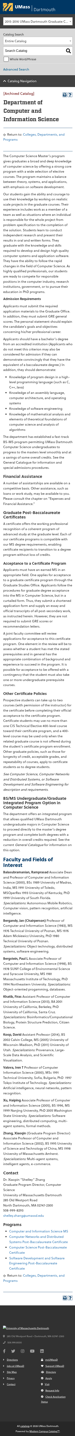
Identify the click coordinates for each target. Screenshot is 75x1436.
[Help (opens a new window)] (70, 95)
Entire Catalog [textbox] (15, 41)
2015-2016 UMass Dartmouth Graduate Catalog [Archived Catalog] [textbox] (38, 21)
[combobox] (38, 21)
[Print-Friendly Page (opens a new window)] (65, 95)
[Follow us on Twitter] (13, 1351)
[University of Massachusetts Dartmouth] (33, 1328)
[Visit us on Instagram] (22, 1351)
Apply (48, 1378)
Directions (12, 1359)
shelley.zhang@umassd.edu (23, 1215)
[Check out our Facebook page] (4, 1351)
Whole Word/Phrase (23, 59)
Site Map (12, 1372)
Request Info (52, 1390)
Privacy (11, 1378)
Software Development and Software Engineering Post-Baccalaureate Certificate (37, 1263)
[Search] (68, 50)
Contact (11, 1384)
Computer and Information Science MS (38, 1231)
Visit (47, 1384)
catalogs (25, 1426)
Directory (51, 1372)
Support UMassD (54, 1366)
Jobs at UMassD (15, 1366)
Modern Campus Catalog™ (44, 1431)
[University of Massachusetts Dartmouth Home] (29, 7)
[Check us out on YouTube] (32, 1351)
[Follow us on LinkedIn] (42, 1351)
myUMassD (51, 1359)
